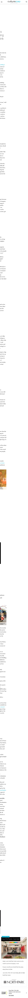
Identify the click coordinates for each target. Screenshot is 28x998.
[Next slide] (4, 479)
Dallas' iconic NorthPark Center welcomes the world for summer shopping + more (13, 962)
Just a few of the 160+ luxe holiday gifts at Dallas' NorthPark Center (14, 974)
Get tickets (11, 995)
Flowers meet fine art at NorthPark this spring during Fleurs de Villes (13, 968)
